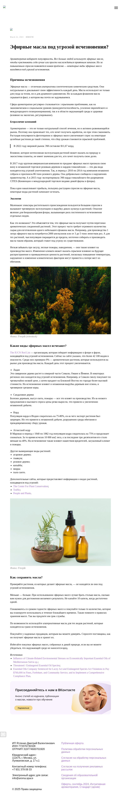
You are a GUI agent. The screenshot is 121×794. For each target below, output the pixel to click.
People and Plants (22, 493)
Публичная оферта (72, 743)
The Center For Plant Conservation (30, 486)
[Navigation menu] (116, 8)
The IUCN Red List (20, 352)
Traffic (16, 489)
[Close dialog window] (3, 734)
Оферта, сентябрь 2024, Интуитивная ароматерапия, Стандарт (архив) (83, 785)
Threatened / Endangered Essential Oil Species (36, 665)
